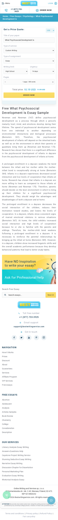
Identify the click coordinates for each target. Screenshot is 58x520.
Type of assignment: (12, 56)
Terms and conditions (14, 513)
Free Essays (15, 16)
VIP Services (7, 381)
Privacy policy (32, 513)
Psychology (28, 16)
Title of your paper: (12, 35)
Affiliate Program (9, 377)
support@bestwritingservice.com (29, 326)
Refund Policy (46, 513)
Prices (4, 356)
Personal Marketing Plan (12, 471)
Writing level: (9, 67)
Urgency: (34, 67)
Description (7, 432)
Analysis (5, 408)
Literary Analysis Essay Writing (15, 447)
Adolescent (7, 404)
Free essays (7, 385)
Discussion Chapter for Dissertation (17, 467)
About (4, 364)
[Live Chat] (51, 500)
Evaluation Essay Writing (13, 476)
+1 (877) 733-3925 (16, 10)
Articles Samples (9, 412)
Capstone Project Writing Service (16, 455)
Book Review (7, 416)
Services (5, 373)
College (5, 424)
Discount (6, 360)
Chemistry (6, 420)
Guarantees (7, 369)
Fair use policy (29, 516)
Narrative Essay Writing (12, 463)
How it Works (7, 352)
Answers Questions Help (12, 451)
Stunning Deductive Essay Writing (16, 459)
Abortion (6, 400)
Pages (6, 77)
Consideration (8, 428)
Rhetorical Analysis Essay (13, 480)
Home (5, 16)
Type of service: (10, 46)
